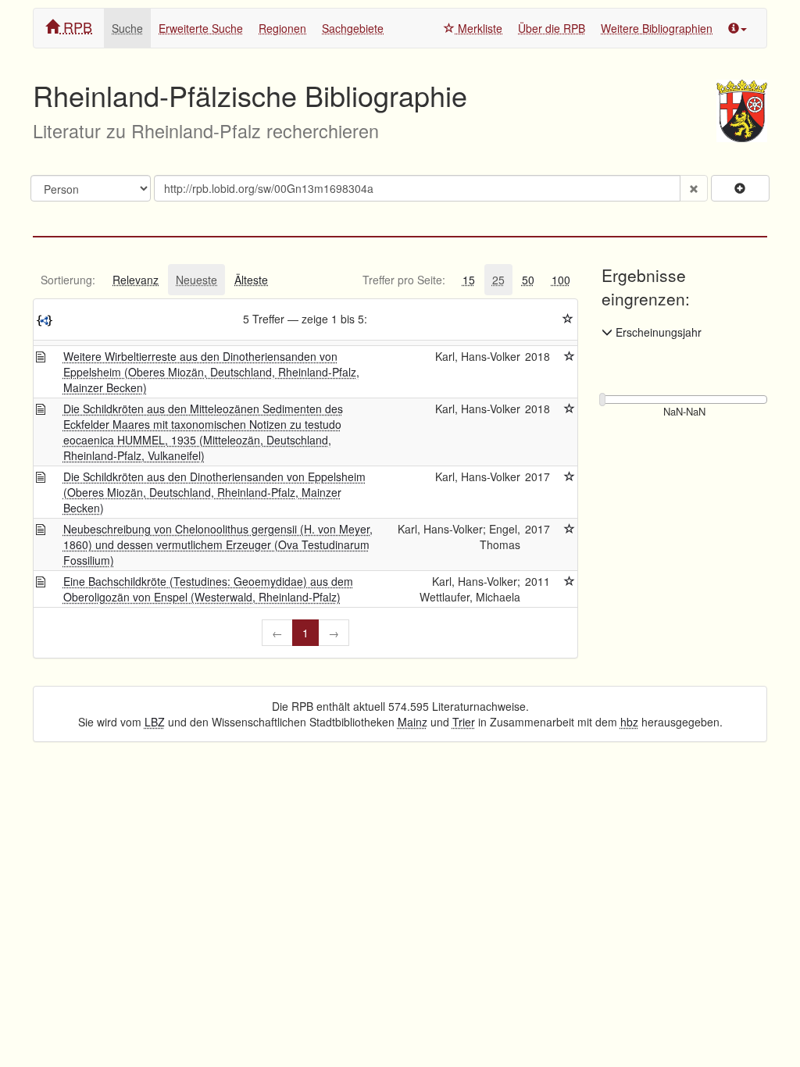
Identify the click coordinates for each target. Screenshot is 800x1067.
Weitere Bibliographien (656, 28)
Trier (463, 722)
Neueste (196, 279)
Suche (127, 28)
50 (528, 279)
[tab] (68, 279)
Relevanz (135, 279)
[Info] (737, 28)
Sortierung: (68, 279)
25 (498, 279)
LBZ (155, 722)
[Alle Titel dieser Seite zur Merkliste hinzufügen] (567, 319)
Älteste (251, 279)
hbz (629, 722)
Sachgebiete (353, 28)
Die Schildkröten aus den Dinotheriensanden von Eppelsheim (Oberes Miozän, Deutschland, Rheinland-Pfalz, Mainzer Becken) (214, 492)
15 (468, 279)
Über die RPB (551, 28)
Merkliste (478, 28)
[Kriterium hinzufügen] (740, 188)
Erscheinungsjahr (657, 332)
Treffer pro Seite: (403, 279)
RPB (75, 26)
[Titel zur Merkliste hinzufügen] (569, 356)
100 (561, 279)
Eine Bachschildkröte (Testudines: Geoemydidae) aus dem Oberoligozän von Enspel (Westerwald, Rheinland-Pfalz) (208, 589)
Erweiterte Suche (201, 28)
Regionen (282, 28)
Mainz (412, 722)
